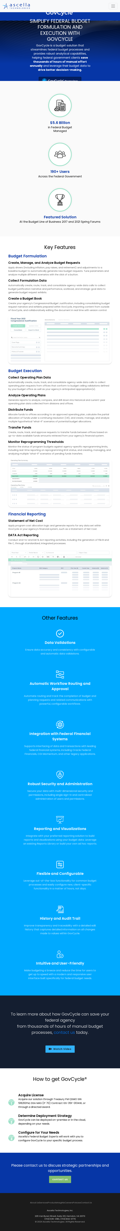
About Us (34, 1202)
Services (43, 1202)
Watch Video (61, 1049)
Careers (69, 1202)
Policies (77, 1202)
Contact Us (86, 1202)
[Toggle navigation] (113, 6)
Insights (61, 1202)
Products (52, 1202)
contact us (64, 1032)
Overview (71, 81)
